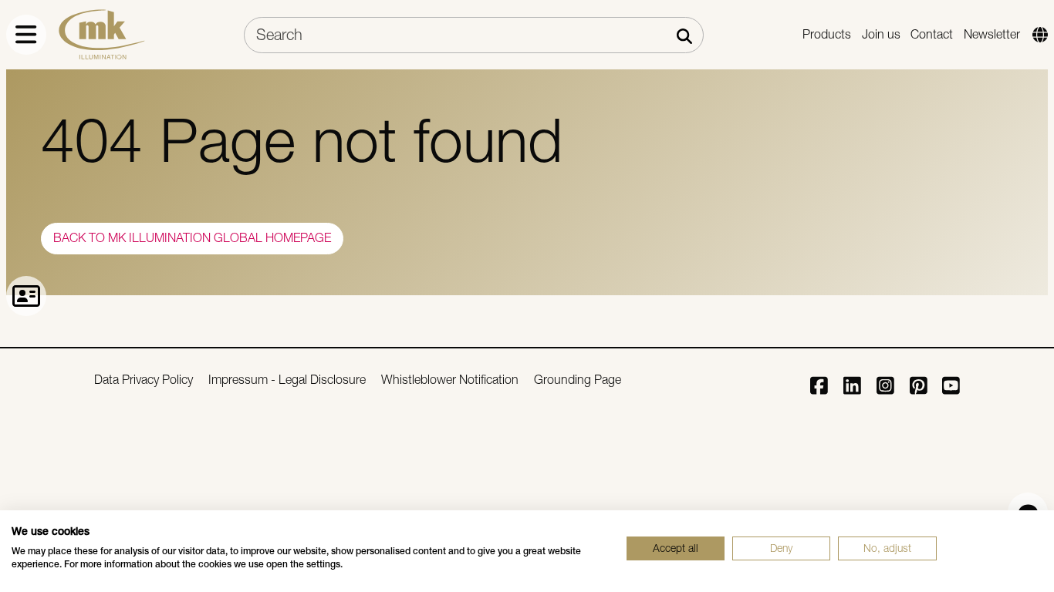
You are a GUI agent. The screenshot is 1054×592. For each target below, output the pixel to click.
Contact (931, 34)
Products (826, 34)
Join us (881, 34)
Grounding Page (577, 379)
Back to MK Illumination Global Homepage (192, 238)
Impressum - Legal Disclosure (287, 379)
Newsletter (992, 34)
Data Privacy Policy (143, 379)
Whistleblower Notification (450, 379)
